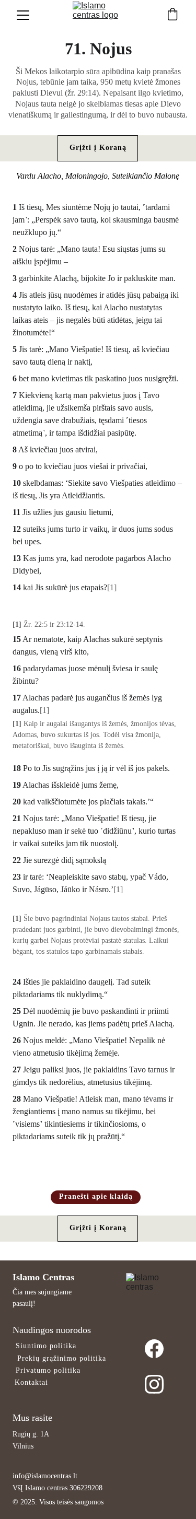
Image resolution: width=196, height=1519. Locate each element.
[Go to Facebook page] (153, 1357)
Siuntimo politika (46, 1346)
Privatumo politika (48, 1370)
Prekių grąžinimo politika (61, 1358)
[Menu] (23, 15)
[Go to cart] (172, 15)
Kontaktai (31, 1382)
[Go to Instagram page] (153, 1384)
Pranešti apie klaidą (96, 1196)
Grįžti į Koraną (98, 147)
